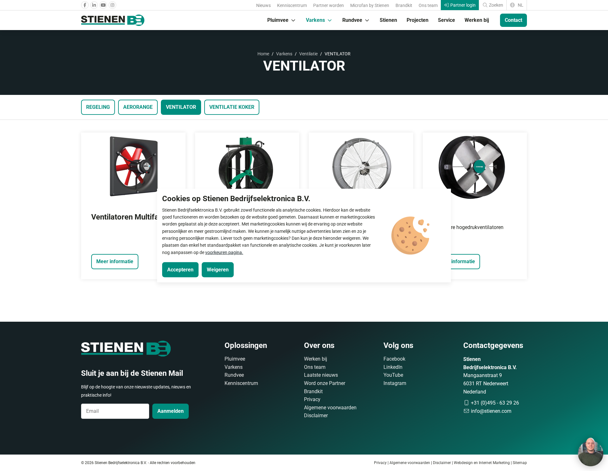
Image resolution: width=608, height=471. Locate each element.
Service (446, 20)
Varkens (315, 20)
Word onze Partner (324, 383)
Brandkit (404, 5)
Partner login (462, 5)
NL (520, 5)
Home (263, 53)
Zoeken (495, 5)
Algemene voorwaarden (330, 408)
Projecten (417, 20)
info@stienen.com (490, 411)
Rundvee (352, 20)
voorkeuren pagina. (224, 252)
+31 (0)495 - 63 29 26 (494, 403)
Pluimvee (277, 20)
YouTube (393, 375)
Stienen (388, 20)
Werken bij (477, 20)
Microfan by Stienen (369, 5)
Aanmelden (170, 411)
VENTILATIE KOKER (231, 107)
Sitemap (520, 463)
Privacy (312, 399)
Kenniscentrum (292, 5)
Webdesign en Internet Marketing (482, 463)
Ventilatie (308, 53)
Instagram (394, 383)
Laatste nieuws (321, 375)
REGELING (98, 107)
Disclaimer (316, 415)
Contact (513, 20)
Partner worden (328, 5)
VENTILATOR (181, 107)
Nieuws (263, 5)
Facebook (394, 359)
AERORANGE (138, 107)
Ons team (428, 5)
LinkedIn (392, 367)
